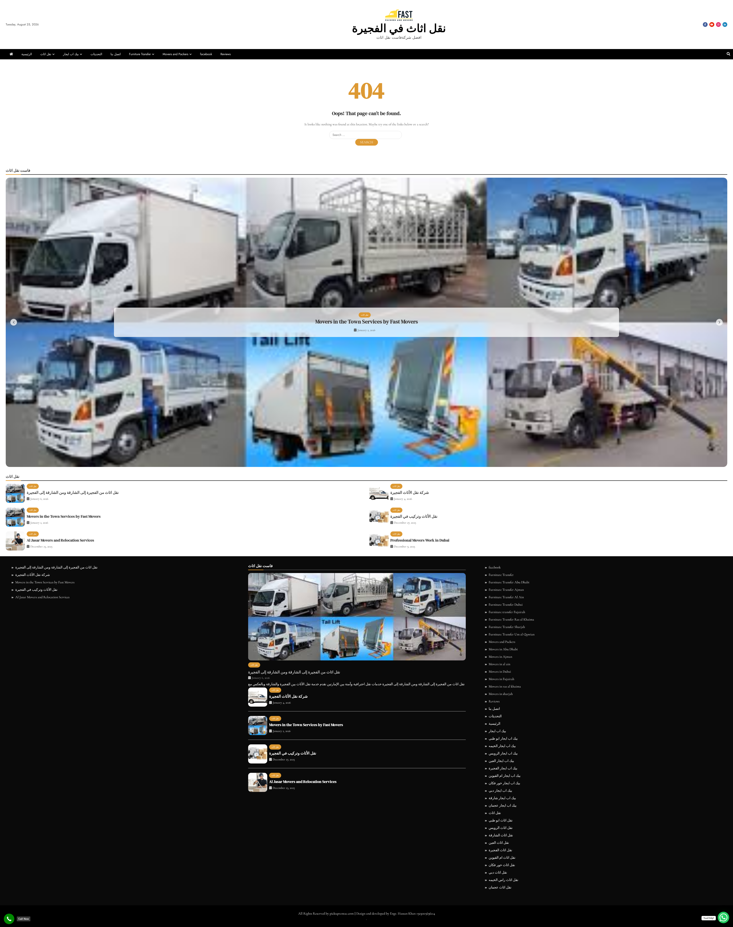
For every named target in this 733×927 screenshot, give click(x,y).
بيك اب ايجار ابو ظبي (503, 881)
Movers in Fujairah (501, 822)
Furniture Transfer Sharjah (507, 770)
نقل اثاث (45, 54)
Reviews (225, 54)
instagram (718, 24)
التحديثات (96, 54)
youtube (711, 24)
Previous (14, 394)
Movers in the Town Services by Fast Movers (64, 659)
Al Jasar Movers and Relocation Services (60, 683)
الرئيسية (26, 54)
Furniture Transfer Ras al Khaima (511, 762)
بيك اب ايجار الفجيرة (503, 911)
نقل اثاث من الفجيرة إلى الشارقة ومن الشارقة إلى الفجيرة (73, 635)
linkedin (725, 24)
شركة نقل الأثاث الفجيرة (409, 635)
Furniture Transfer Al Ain (506, 740)
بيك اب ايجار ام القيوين (505, 919)
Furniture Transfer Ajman (506, 732)
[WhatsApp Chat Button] (723, 917)
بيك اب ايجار (71, 54)
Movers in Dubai (500, 814)
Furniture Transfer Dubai (506, 747)
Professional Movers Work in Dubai (366, 393)
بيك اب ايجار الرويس (503, 896)
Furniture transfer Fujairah (507, 755)
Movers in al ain (499, 807)
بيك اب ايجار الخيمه (502, 889)
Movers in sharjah (501, 837)
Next (719, 394)
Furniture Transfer (140, 54)
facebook (705, 24)
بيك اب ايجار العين (501, 904)
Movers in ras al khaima (505, 829)
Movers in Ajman (500, 799)
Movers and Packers (175, 54)
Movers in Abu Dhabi (503, 792)
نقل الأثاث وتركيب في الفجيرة (414, 659)
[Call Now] (9, 919)
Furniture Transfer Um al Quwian (511, 777)
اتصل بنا (116, 54)
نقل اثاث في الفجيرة (399, 28)
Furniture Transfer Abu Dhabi (509, 725)
